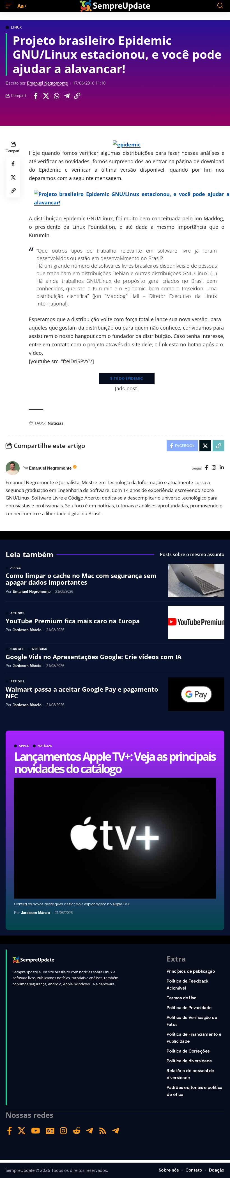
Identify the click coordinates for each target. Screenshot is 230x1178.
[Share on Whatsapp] (56, 96)
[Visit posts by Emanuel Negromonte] (13, 468)
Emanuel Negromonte (47, 83)
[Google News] (50, 1130)
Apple (24, 746)
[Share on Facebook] (35, 96)
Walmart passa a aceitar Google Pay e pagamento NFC (82, 692)
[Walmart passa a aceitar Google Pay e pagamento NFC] (196, 694)
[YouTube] (36, 1130)
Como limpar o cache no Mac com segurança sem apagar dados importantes (81, 578)
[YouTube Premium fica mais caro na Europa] (196, 622)
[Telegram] (90, 1130)
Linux (16, 27)
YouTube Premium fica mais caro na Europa (73, 621)
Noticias (55, 423)
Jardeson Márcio (35, 913)
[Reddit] (76, 1130)
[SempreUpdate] (115, 6)
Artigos (17, 613)
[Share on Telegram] (67, 96)
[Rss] (102, 1130)
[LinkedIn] (221, 468)
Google (17, 649)
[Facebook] (206, 468)
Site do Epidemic (126, 378)
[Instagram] (214, 468)
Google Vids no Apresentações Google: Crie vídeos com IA (93, 656)
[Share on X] (46, 96)
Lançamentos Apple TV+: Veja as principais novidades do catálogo (114, 762)
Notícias (45, 746)
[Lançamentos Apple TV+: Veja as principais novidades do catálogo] (115, 838)
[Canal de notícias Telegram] (116, 1130)
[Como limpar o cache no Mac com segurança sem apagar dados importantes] (196, 580)
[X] (21, 1130)
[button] (10, 6)
